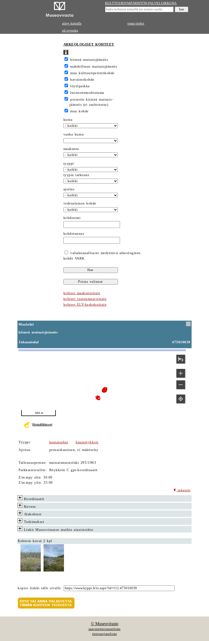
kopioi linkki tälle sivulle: (40, 588)
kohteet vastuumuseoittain (85, 299)
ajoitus (69, 189)
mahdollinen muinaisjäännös (93, 66)
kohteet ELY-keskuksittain (85, 304)
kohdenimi (72, 218)
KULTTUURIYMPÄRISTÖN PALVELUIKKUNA (141, 3)
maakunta (71, 149)
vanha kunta (73, 134)
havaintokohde (82, 80)
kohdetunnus (73, 234)
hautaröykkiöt (87, 442)
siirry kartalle (72, 23)
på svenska (70, 30)
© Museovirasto (104, 623)
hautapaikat (58, 442)
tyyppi (68, 163)
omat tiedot (135, 23)
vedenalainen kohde (79, 203)
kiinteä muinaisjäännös (89, 60)
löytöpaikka (80, 86)
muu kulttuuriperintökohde (92, 73)
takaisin (183, 490)
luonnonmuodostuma (87, 93)
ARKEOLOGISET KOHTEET (88, 44)
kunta (68, 120)
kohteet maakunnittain (81, 293)
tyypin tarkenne (76, 175)
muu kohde (79, 111)
